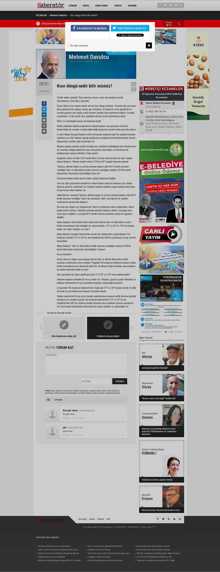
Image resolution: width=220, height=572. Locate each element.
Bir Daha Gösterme (79, 45)
